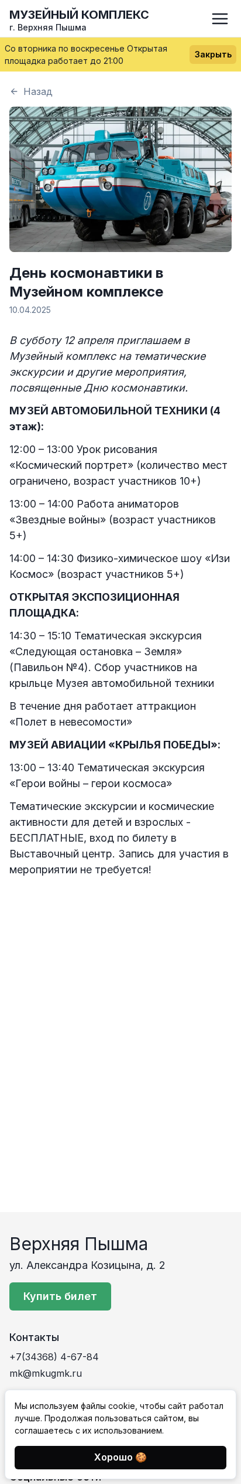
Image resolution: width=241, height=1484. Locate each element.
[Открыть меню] (220, 18)
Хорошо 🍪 (120, 1457)
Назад (38, 91)
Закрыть (213, 54)
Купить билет (60, 1296)
